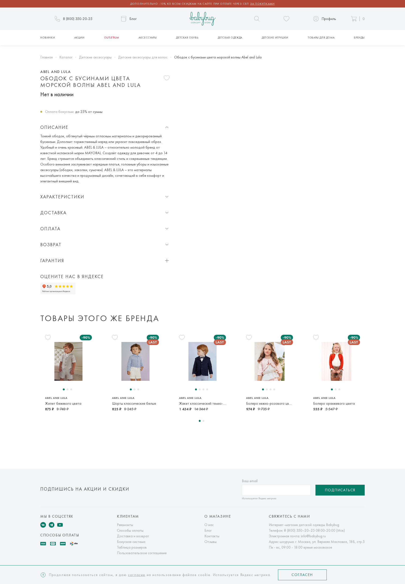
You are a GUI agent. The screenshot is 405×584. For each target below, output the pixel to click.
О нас (209, 524)
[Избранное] (286, 19)
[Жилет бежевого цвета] (68, 361)
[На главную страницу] (202, 19)
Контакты (211, 536)
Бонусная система (131, 541)
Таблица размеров (132, 547)
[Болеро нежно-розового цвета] (269, 361)
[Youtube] (60, 525)
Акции (79, 37)
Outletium (111, 37)
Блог (208, 530)
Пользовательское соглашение (142, 552)
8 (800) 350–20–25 (299, 530)
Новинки (47, 37)
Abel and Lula (55, 71)
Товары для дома (321, 37)
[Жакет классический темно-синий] (202, 361)
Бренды (359, 37)
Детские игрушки (275, 37)
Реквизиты (125, 524)
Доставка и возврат (133, 536)
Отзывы (210, 541)
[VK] (43, 525)
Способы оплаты (130, 530)
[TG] (51, 525)
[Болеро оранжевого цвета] (336, 361)
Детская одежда (230, 37)
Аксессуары (148, 37)
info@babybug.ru (313, 536)
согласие (136, 574)
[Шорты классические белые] (135, 361)
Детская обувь (187, 37)
